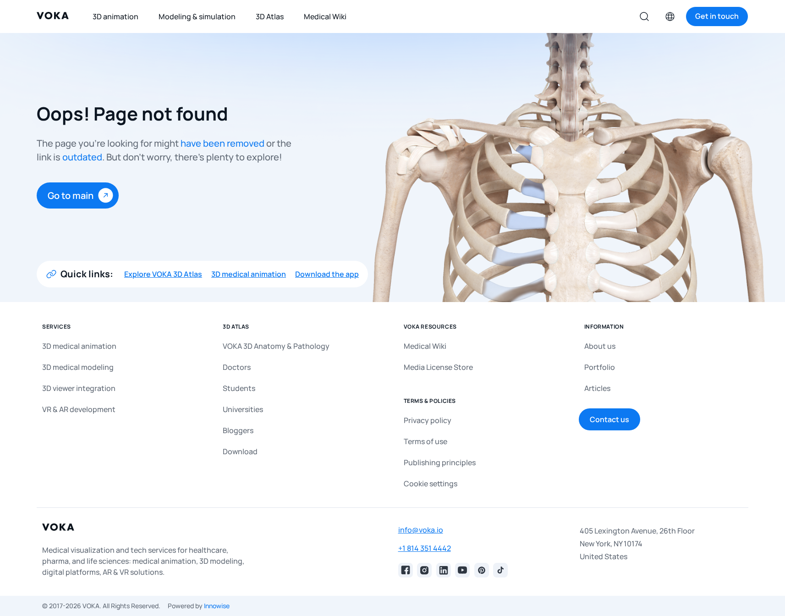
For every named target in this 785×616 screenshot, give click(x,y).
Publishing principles (440, 462)
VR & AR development (78, 409)
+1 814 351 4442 (424, 548)
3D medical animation (248, 274)
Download (240, 451)
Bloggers (238, 430)
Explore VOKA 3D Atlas (163, 274)
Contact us (609, 419)
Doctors (237, 367)
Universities (243, 409)
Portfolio (599, 367)
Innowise (217, 605)
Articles (597, 388)
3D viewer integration (78, 388)
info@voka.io (420, 530)
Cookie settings (430, 483)
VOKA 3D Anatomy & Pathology (276, 346)
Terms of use (425, 441)
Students (239, 388)
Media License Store (438, 367)
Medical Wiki (425, 346)
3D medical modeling (78, 367)
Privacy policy (427, 420)
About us (599, 346)
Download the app (327, 274)
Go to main (70, 195)
